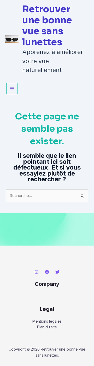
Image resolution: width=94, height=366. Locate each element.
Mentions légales (47, 321)
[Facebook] (47, 272)
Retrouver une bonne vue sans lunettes (47, 25)
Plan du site (47, 327)
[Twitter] (57, 272)
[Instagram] (36, 272)
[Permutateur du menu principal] (11, 88)
